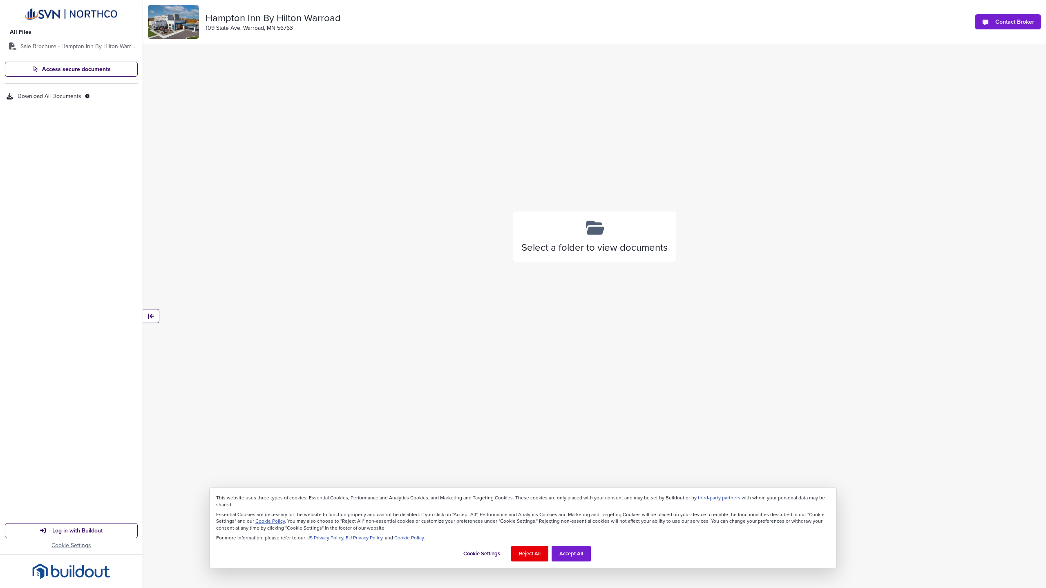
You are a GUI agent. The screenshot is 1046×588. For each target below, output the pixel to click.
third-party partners (719, 497)
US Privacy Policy (324, 537)
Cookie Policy (270, 521)
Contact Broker (1014, 22)
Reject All (530, 553)
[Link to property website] (173, 22)
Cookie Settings (71, 545)
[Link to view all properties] (71, 14)
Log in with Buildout (77, 530)
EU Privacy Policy (364, 537)
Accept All (571, 553)
